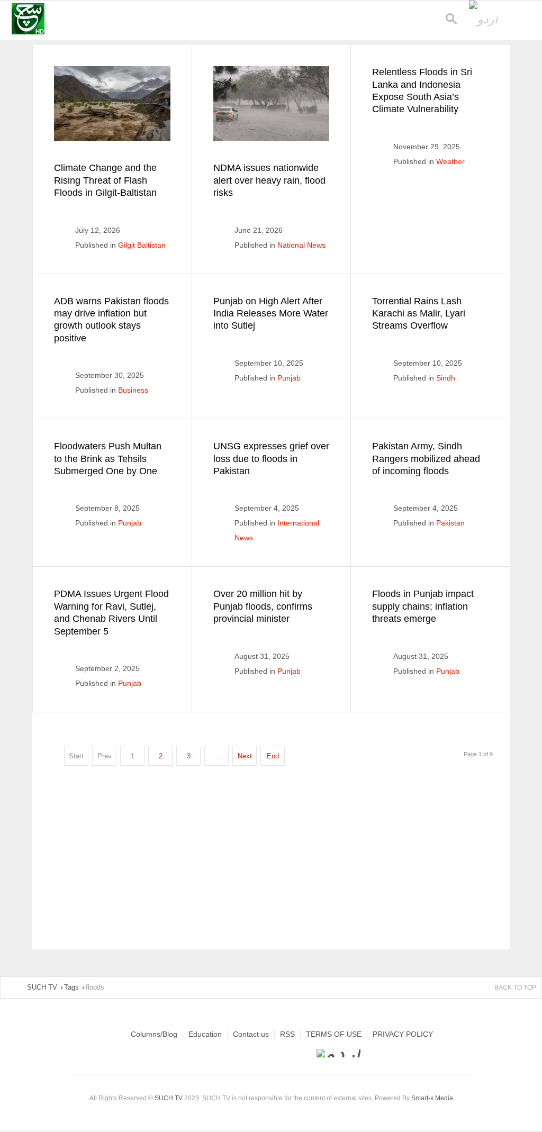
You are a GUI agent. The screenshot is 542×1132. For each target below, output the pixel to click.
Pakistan (450, 523)
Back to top (515, 987)
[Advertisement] (271, 858)
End (273, 756)
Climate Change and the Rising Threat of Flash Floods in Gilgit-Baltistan (105, 180)
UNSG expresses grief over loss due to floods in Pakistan (271, 458)
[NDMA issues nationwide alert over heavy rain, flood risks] (271, 103)
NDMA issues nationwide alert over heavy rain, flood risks (269, 180)
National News (301, 245)
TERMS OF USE (334, 1034)
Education (205, 1034)
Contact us (251, 1034)
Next (245, 756)
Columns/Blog (154, 1034)
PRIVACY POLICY (403, 1034)
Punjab (289, 378)
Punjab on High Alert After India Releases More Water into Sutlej (270, 313)
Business (133, 390)
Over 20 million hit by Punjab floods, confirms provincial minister (262, 606)
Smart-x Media (432, 1098)
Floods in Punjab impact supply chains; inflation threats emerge (423, 606)
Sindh (445, 378)
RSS (287, 1034)
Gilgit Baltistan (142, 245)
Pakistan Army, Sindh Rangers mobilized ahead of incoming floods (426, 458)
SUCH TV (169, 1098)
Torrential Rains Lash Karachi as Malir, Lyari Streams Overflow (418, 313)
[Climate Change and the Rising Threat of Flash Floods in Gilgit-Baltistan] (112, 103)
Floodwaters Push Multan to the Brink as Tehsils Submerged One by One (107, 458)
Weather (450, 161)
